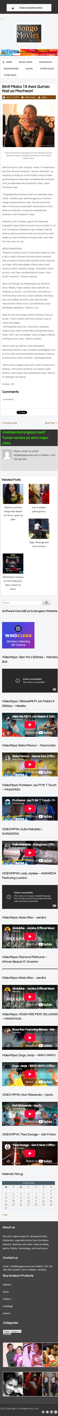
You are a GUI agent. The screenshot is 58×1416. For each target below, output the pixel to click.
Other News (10, 75)
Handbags (8, 1306)
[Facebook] (51, 1412)
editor (44, 97)
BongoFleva (45, 62)
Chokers (7, 1299)
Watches (7, 1284)
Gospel (29, 68)
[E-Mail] (43, 1412)
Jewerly (6, 1313)
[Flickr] (55, 1412)
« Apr (5, 1214)
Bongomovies (11, 68)
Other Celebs (47, 68)
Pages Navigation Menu (30, 8)
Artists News (25, 62)
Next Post (51, 423)
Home (9, 62)
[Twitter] (47, 1412)
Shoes (6, 1292)
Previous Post (8, 423)
